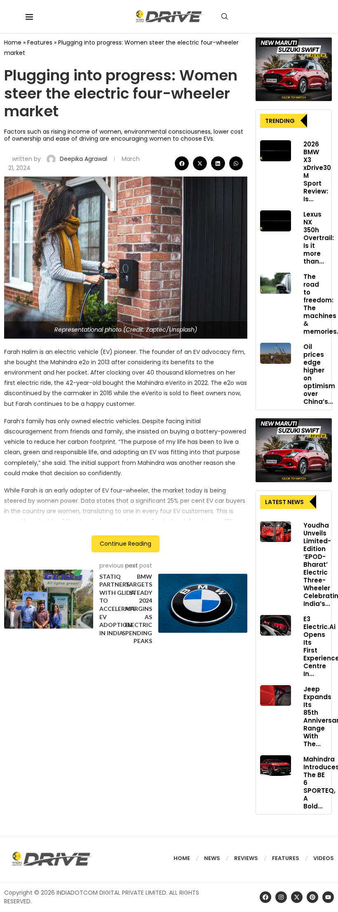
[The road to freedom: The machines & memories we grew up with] (275, 283)
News (212, 858)
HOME (182, 858)
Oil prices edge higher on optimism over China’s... (319, 374)
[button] (182, 163)
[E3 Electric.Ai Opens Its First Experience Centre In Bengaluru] (275, 625)
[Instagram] (281, 897)
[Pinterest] (312, 897)
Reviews (246, 858)
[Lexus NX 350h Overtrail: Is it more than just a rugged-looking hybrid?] (275, 220)
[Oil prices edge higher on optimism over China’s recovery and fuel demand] (275, 353)
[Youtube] (328, 897)
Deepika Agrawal (84, 159)
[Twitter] (297, 897)
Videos (323, 858)
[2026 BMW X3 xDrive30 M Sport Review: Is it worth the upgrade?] (275, 150)
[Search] (224, 16)
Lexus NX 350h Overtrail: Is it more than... (318, 238)
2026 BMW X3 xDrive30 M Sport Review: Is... (317, 171)
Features (39, 42)
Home (12, 42)
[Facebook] (265, 897)
